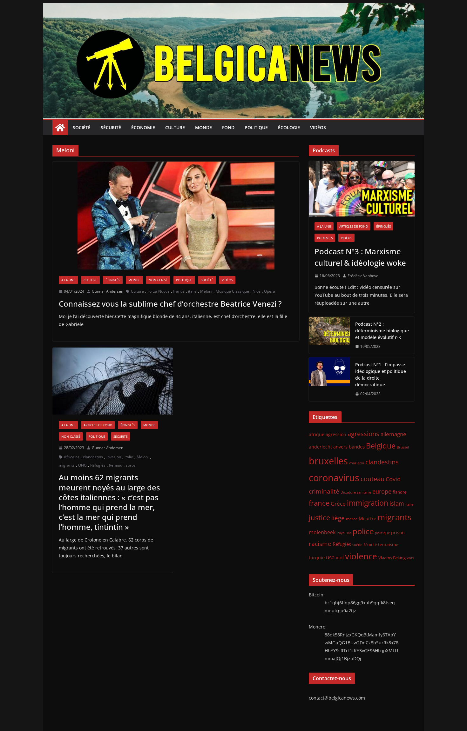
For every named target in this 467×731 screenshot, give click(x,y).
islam (396, 503)
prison (398, 532)
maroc (351, 518)
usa (330, 557)
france (179, 291)
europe (381, 491)
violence (361, 556)
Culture (175, 127)
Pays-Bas (344, 532)
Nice (257, 291)
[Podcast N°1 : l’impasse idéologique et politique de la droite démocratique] (329, 379)
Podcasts (325, 238)
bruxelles (328, 461)
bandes (357, 446)
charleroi (356, 463)
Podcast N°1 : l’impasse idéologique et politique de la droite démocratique (380, 375)
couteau (372, 479)
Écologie (289, 127)
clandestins (93, 457)
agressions (363, 433)
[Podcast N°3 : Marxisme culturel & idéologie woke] (362, 188)
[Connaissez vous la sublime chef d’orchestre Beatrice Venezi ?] (175, 215)
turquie (317, 558)
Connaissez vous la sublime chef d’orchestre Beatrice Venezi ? (170, 303)
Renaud (115, 465)
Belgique (381, 446)
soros (131, 465)
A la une (68, 280)
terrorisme (388, 544)
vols (410, 557)
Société (82, 127)
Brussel (403, 447)
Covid (393, 479)
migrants (67, 465)
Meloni (206, 291)
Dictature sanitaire (356, 492)
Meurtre (367, 518)
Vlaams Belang (392, 558)
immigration (367, 503)
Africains (71, 457)
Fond (228, 127)
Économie (143, 127)
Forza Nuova (158, 291)
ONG (82, 465)
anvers (340, 447)
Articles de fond (98, 425)
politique (382, 532)
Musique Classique (232, 291)
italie (192, 291)
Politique (256, 127)
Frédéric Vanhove (363, 275)
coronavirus (334, 477)
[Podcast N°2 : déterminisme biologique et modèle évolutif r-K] (329, 335)
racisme (320, 544)
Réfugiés (97, 465)
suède (357, 544)
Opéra (269, 291)
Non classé (158, 280)
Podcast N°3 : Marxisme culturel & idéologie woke (360, 257)
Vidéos (318, 127)
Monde (203, 127)
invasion (113, 457)
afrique (316, 434)
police (363, 531)
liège (338, 518)
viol (340, 557)
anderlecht (320, 447)
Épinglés (112, 280)
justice (319, 517)
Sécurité (111, 127)
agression (336, 434)
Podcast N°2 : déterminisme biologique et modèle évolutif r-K (382, 330)
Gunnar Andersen (107, 291)
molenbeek (322, 532)
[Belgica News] (233, 7)
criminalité (324, 491)
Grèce (338, 503)
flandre (399, 492)
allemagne (393, 434)
